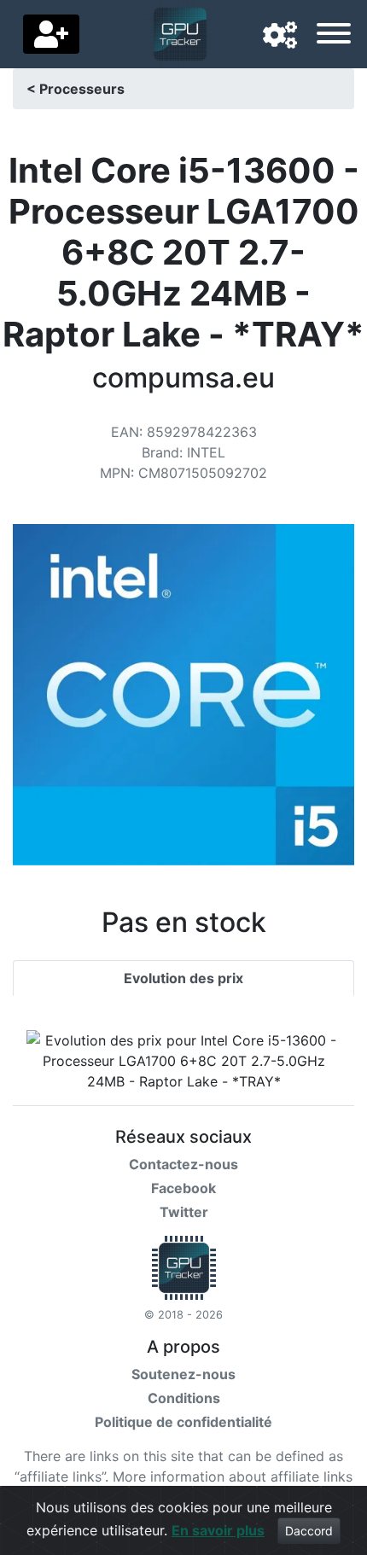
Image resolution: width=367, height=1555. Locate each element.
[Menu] (334, 35)
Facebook (183, 1188)
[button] (280, 35)
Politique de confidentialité (183, 1421)
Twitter (184, 1211)
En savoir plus (218, 1530)
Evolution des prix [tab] (183, 978)
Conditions (184, 1397)
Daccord (309, 1530)
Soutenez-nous (183, 1374)
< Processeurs (75, 88)
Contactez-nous (183, 1164)
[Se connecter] (51, 34)
